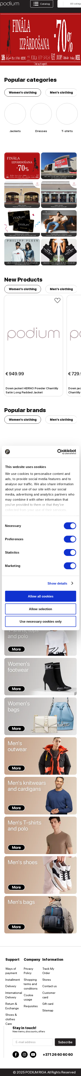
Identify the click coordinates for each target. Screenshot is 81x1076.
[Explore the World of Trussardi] (59, 223)
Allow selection (40, 609)
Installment (12, 979)
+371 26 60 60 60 (58, 1055)
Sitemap (47, 1010)
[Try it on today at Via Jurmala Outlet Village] (22, 194)
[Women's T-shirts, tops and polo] (40, 637)
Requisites (31, 1006)
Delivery (10, 986)
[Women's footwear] (40, 676)
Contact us (49, 986)
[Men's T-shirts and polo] (40, 835)
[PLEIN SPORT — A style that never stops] (22, 252)
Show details (57, 583)
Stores (46, 979)
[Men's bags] (40, 914)
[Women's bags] (40, 716)
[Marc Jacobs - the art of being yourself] (59, 252)
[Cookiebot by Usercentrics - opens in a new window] (57, 451)
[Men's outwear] (40, 756)
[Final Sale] (22, 165)
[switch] (70, 539)
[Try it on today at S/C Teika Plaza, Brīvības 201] (59, 165)
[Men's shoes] (40, 875)
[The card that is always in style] (22, 223)
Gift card (47, 1003)
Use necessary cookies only (41, 621)
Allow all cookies (40, 596)
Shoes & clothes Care (11, 1019)
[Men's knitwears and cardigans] (40, 795)
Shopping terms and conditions (31, 984)
